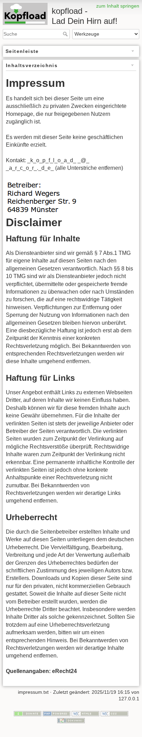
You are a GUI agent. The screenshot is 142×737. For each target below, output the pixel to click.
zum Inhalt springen (117, 6)
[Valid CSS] (114, 713)
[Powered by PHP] (56, 713)
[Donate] (27, 713)
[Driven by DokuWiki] (71, 720)
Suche (66, 33)
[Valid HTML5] (85, 713)
